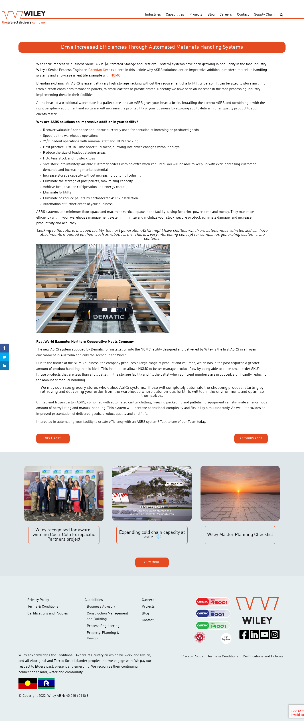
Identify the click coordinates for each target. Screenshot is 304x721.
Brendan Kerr (99, 70)
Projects (195, 14)
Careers (225, 14)
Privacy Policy (38, 600)
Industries (153, 14)
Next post (53, 438)
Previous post (251, 438)
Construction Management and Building (107, 616)
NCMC (115, 75)
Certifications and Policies (47, 613)
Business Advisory (101, 606)
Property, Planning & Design (103, 635)
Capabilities (175, 14)
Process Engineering (103, 626)
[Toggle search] (281, 15)
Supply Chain (264, 14)
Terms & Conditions (42, 606)
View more (152, 562)
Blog (211, 14)
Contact (243, 14)
